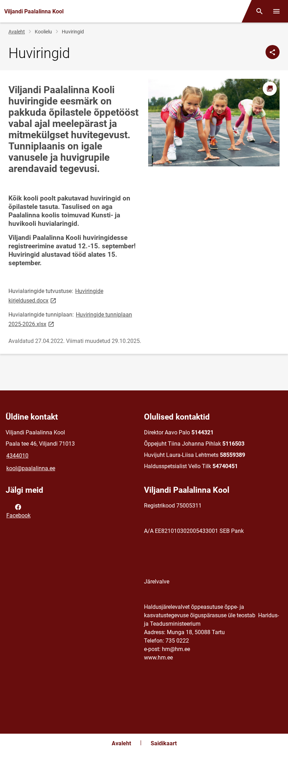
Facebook (18, 515)
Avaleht (16, 31)
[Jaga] (273, 52)
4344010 (17, 455)
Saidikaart (164, 743)
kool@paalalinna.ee (30, 468)
